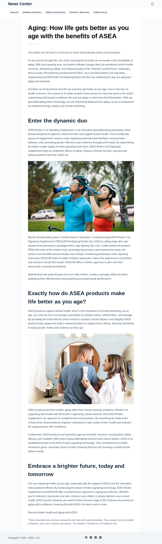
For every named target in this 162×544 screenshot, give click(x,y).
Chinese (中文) (100, 12)
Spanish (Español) (32, 12)
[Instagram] (95, 537)
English (14, 12)
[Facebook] (86, 537)
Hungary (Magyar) (79, 12)
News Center (20, 4)
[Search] (152, 4)
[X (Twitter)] (91, 537)
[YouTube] (100, 537)
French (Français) (55, 12)
